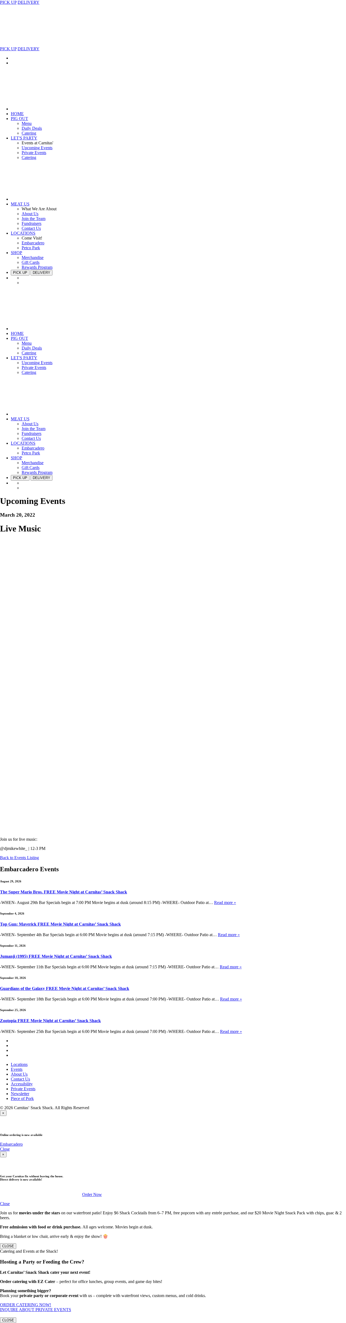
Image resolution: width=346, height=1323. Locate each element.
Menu (27, 123)
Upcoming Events (37, 147)
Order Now (92, 1194)
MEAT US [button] (20, 419)
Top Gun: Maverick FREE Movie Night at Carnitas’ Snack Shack (60, 924)
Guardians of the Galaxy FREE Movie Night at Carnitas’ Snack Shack (64, 988)
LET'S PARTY (24, 138)
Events (16, 1069)
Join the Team (33, 218)
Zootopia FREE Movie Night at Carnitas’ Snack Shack (50, 1020)
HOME (17, 113)
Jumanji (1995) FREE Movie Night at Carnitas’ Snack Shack (56, 956)
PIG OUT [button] (19, 338)
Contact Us (31, 228)
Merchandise (33, 257)
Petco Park (31, 247)
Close (5, 1149)
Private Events (34, 152)
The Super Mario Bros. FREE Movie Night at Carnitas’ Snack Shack (63, 892)
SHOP (16, 252)
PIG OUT (19, 118)
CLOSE (8, 1246)
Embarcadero (33, 243)
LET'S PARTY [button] (24, 357)
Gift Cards (30, 262)
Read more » (225, 902)
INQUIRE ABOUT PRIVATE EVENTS (35, 1309)
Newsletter (20, 1093)
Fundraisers (31, 223)
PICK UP (8, 2)
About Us (30, 213)
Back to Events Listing (19, 857)
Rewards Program (37, 267)
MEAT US (20, 204)
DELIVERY (28, 2)
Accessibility (22, 1084)
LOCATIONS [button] (23, 443)
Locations (19, 1064)
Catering (29, 133)
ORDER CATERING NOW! (25, 1304)
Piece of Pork (22, 1098)
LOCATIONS (23, 233)
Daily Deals (32, 128)
